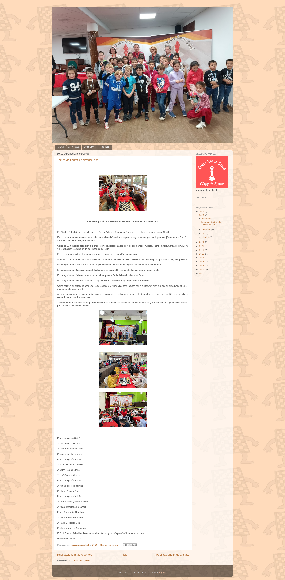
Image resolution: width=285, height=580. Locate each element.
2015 (202, 266)
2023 (202, 211)
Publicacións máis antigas (172, 554)
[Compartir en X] (130, 544)
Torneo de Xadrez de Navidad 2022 (78, 159)
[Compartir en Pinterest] (135, 544)
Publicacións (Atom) (81, 561)
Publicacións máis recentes (74, 554)
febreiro (205, 237)
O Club (61, 147)
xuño (204, 233)
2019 (202, 250)
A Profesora (73, 147)
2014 (202, 269)
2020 (202, 246)
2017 (202, 258)
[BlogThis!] (127, 544)
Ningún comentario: (109, 545)
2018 (202, 254)
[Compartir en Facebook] (133, 544)
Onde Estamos (91, 147)
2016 (202, 262)
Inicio (124, 554)
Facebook (106, 147)
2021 (202, 242)
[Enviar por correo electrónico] (124, 544)
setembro (206, 229)
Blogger (162, 572)
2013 (202, 273)
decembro (207, 219)
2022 (202, 215)
